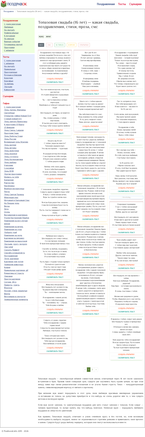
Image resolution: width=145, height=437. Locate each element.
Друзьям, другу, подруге (15, 244)
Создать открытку (55, 79)
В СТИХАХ (60, 45)
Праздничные (10, 72)
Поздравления (106, 4)
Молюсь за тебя (11, 177)
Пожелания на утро (13, 229)
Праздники (9, 47)
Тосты (122, 4)
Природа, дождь (11, 285)
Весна (7, 206)
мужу (41, 36)
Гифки (6, 103)
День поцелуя (10, 154)
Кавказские (9, 90)
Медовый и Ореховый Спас (17, 200)
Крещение (9, 180)
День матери (10, 145)
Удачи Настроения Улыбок (16, 218)
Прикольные (10, 69)
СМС (49, 45)
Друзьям (8, 87)
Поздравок (9, 11)
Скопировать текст (54, 82)
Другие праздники (13, 174)
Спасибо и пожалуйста (14, 253)
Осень (7, 212)
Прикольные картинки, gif (16, 270)
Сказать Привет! (11, 250)
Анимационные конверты (16, 299)
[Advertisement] (19, 341)
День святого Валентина (15, 121)
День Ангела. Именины (15, 110)
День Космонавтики (13, 159)
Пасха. (7, 191)
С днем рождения (12, 24)
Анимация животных (13, 264)
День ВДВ (9, 171)
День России (10, 139)
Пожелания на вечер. (13, 226)
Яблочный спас (11, 197)
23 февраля (9, 127)
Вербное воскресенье (14, 188)
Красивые (8, 81)
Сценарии (135, 4)
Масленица (9, 186)
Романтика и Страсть (14, 273)
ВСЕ (41, 45)
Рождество (9, 183)
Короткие (8, 78)
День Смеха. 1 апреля (14, 130)
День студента (11, 156)
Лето (6, 209)
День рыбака (10, 162)
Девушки (8, 276)
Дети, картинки (11, 258)
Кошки (7, 267)
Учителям (8, 165)
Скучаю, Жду (10, 282)
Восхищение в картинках (16, 215)
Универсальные (11, 33)
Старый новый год (13, 119)
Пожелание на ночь (13, 235)
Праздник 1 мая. (11, 133)
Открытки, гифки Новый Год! (17, 116)
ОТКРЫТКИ (84, 45)
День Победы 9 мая (13, 136)
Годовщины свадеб (13, 44)
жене (48, 36)
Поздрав (17, 4)
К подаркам (9, 36)
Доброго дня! (10, 232)
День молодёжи (11, 151)
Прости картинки (12, 279)
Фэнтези (8, 288)
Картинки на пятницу (14, 238)
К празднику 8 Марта (14, 124)
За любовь (9, 84)
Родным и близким (13, 75)
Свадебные (9, 113)
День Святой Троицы (14, 194)
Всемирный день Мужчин (16, 142)
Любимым (8, 27)
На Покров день (11, 203)
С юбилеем (9, 50)
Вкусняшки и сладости (14, 296)
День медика (10, 148)
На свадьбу (9, 30)
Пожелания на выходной (15, 241)
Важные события (12, 41)
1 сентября (9, 168)
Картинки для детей (13, 261)
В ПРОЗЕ (71, 45)
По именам (9, 39)
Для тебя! (8, 247)
